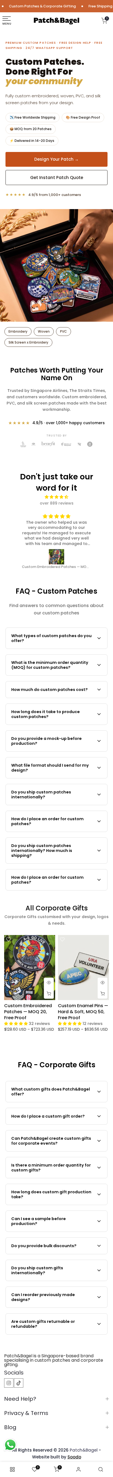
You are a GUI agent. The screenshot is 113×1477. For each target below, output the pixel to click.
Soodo (74, 1457)
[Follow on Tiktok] (18, 1383)
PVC (63, 331)
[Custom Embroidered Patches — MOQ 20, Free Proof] (44, 556)
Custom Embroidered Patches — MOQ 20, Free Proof (28, 1012)
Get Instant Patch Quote (56, 177)
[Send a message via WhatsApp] (10, 1444)
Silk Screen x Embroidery (28, 342)
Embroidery (18, 331)
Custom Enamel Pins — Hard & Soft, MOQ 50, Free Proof (83, 1012)
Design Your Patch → (56, 159)
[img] (56, 497)
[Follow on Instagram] (8, 1383)
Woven (44, 331)
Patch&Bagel (84, 1450)
